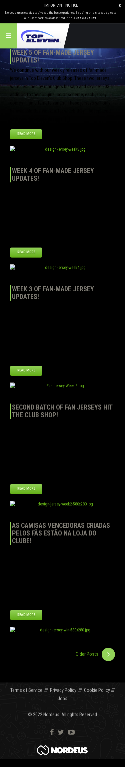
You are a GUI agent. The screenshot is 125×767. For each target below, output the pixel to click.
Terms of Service (26, 690)
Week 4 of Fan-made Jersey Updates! (53, 174)
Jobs (62, 699)
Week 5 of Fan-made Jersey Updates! (53, 56)
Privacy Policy (63, 690)
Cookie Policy (86, 18)
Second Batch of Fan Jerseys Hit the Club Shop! (62, 411)
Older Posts (87, 654)
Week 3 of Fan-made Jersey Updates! (53, 293)
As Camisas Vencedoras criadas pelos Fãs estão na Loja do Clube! (61, 533)
